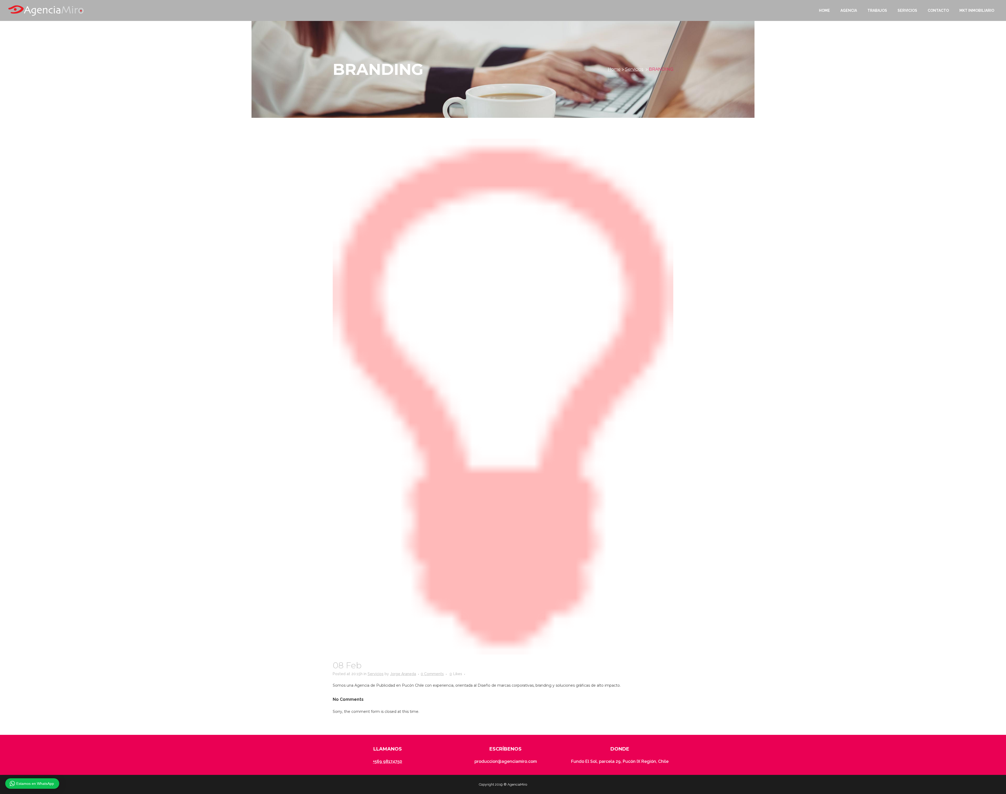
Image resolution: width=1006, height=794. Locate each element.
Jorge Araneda (403, 674)
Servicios (634, 69)
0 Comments (432, 674)
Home (614, 69)
